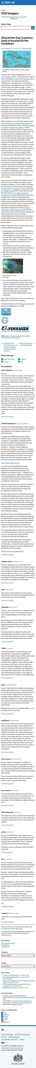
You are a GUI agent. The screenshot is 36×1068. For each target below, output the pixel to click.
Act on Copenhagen (10, 306)
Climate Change (26, 48)
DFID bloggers (10, 13)
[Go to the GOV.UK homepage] (8, 2)
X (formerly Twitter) (8, 359)
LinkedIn (5, 361)
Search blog (6, 24)
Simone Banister (6, 48)
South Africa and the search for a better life (15, 977)
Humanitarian (5, 946)
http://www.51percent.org (10, 463)
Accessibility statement (9, 1039)
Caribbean (27, 336)
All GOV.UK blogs (7, 1034)
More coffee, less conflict (10, 987)
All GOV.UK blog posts (22, 1034)
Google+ (5, 1016)
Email (21, 361)
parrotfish (6, 282)
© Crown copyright (18, 1064)
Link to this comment (7, 416)
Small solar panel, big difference (22, 1001)
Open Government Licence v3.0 (12, 1048)
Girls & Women (5, 945)
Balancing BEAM (17, 1004)
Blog (3, 10)
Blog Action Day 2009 (17, 336)
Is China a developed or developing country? (25, 344)
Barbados (10, 79)
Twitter (5, 1012)
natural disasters (15, 337)
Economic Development (8, 943)
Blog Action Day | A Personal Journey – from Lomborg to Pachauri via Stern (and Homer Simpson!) (11, 347)
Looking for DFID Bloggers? (11, 975)
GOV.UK (4, 1037)
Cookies (22, 1039)
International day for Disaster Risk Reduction (16, 123)
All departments (14, 1037)
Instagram (6, 1022)
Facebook (23, 359)
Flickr (5, 1020)
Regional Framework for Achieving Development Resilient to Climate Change (17, 189)
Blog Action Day (26, 304)
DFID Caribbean (6, 77)
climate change (5, 337)
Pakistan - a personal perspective (22, 1003)
